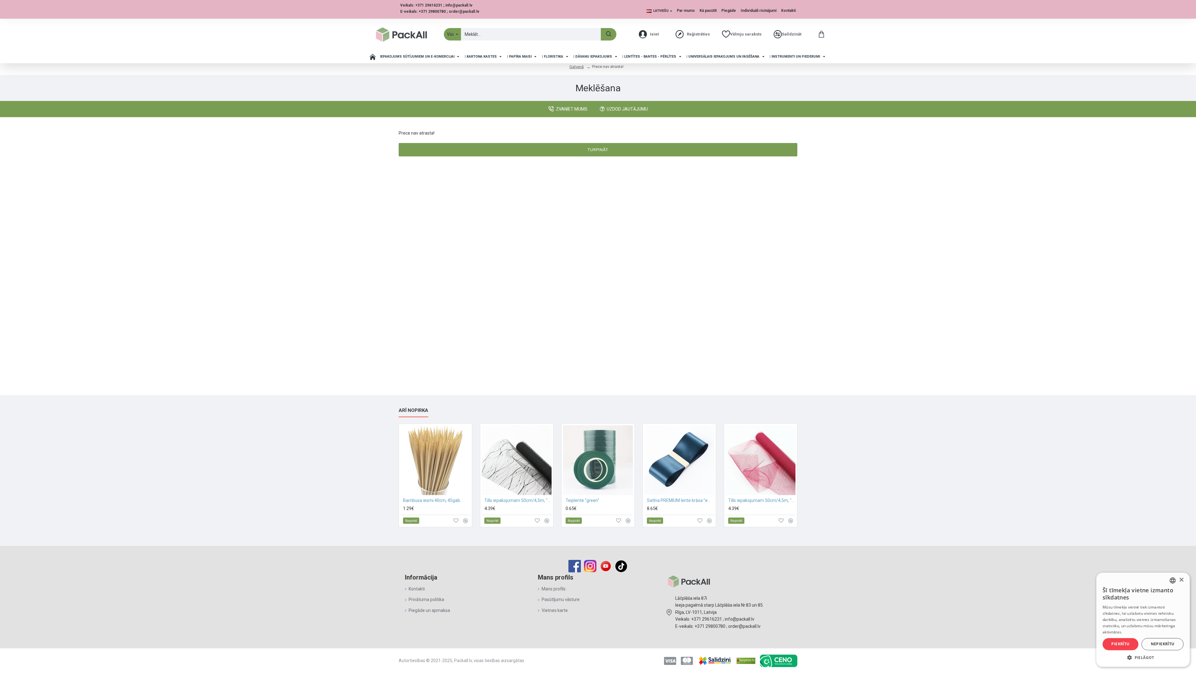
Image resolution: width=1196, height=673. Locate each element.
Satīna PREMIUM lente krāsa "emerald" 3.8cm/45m (680, 500)
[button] (1143, 657)
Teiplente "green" (582, 500)
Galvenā (576, 66)
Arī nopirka (413, 410)
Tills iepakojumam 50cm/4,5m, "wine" (761, 500)
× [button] (1181, 580)
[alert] (1143, 620)
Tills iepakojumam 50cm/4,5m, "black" (518, 500)
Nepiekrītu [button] (1163, 644)
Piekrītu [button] (1120, 644)
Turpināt (598, 149)
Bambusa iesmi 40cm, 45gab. (432, 500)
